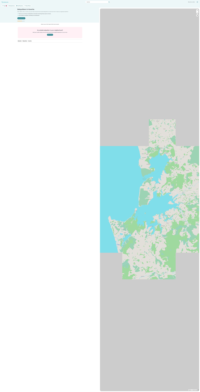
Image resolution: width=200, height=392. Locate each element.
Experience (12, 5)
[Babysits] (5, 2)
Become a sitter (191, 2)
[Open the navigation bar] (197, 2)
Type (5, 5)
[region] (149, 200)
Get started (50, 34)
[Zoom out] (197, 12)
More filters (28, 5)
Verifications (20, 5)
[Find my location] (197, 15)
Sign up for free (21, 18)
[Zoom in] (197, 10)
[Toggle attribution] (198, 390)
